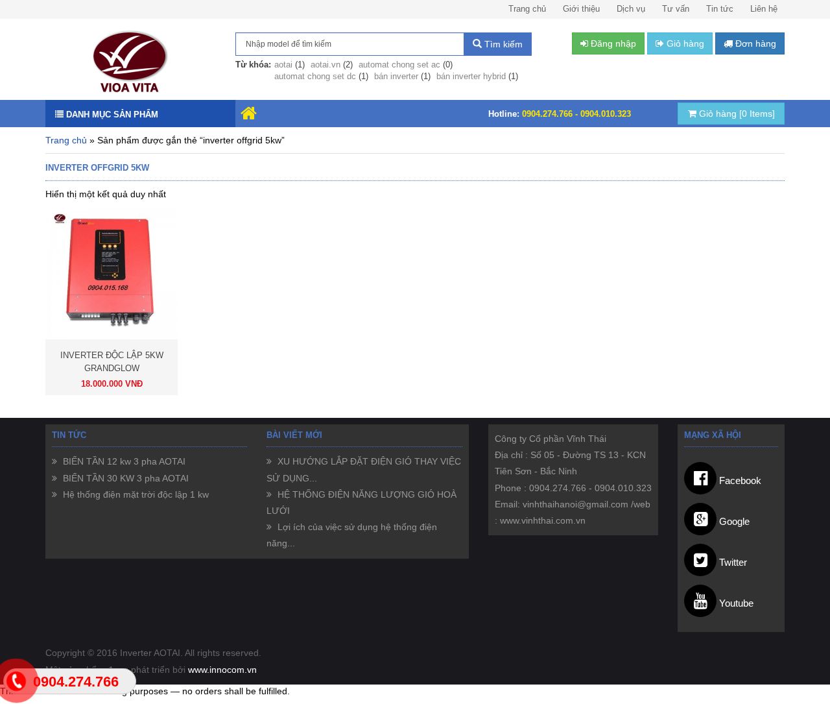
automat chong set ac (399, 64)
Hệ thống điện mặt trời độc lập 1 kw (134, 494)
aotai (283, 64)
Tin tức (719, 9)
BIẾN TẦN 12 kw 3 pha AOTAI (122, 461)
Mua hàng (147, 384)
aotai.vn (325, 64)
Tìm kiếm (502, 44)
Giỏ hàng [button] (684, 43)
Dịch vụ (631, 9)
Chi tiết (79, 384)
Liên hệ (763, 9)
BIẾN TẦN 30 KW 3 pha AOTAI (124, 478)
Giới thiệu (581, 9)
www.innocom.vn (222, 669)
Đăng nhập (612, 43)
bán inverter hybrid (471, 76)
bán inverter (396, 76)
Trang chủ (527, 9)
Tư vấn (675, 9)
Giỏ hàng (735, 113)
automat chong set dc (315, 76)
